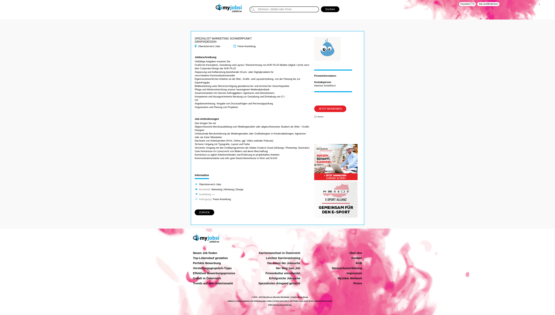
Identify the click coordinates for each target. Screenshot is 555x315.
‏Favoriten (467, 4)
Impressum (354, 273)
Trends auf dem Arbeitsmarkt (213, 283)
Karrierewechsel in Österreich (279, 253)
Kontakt (356, 258)
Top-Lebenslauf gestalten (210, 258)
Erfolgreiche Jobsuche (284, 278)
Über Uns (355, 253)
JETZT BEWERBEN (330, 108)
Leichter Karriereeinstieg (283, 258)
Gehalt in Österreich (207, 278)
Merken (320, 117)
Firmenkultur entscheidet (283, 273)
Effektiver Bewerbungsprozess (214, 273)
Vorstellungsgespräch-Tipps (212, 268)
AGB (359, 263)
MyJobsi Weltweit (350, 278)
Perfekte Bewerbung (207, 263)
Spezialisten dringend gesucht (279, 283)
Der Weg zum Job (288, 268)
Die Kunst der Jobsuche (283, 263)
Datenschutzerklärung (347, 268)
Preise (357, 283)
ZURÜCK (204, 212)
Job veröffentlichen (488, 4)
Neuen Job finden (205, 253)
